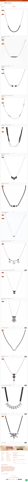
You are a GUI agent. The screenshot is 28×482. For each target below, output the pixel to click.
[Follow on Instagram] (4, 473)
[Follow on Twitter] (3, 473)
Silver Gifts (2, 470)
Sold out (25, 270)
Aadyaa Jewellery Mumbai (7, 470)
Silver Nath (12, 467)
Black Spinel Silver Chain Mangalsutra (5, 183)
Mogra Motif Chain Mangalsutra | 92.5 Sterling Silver (6, 298)
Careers (2, 460)
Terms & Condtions (8, 459)
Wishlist (2, 454)
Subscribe (25, 462)
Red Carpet (2, 459)
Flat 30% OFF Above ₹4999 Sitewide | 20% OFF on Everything (14, 0)
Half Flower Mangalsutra (3, 442)
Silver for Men (8, 469)
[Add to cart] (26, 36)
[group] (14, 448)
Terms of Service (8, 460)
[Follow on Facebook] (1, 473)
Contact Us (2, 458)
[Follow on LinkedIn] (7, 473)
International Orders (8, 454)
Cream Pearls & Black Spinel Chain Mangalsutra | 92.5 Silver (7, 95)
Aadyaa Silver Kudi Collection (4, 466)
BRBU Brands (17, 477)
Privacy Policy (8, 458)
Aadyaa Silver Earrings (7, 467)
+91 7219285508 (15, 454)
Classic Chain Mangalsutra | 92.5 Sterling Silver (5, 36)
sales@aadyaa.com (15, 457)
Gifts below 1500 (12, 469)
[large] (1, 7)
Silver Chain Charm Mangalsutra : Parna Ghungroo (6, 385)
